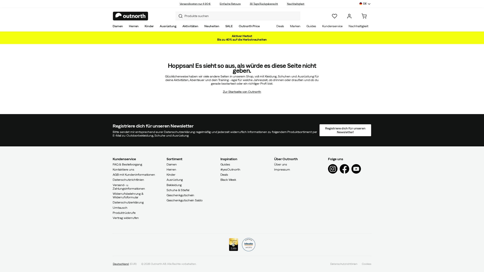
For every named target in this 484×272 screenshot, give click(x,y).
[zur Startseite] (130, 16)
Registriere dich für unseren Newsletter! (345, 130)
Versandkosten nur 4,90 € (195, 3)
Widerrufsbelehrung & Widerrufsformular (128, 195)
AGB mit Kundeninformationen (134, 174)
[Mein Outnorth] (349, 16)
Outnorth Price (249, 26)
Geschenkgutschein (180, 195)
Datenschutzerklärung (128, 202)
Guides (311, 26)
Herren (134, 26)
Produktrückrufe (124, 212)
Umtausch (120, 207)
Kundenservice (332, 26)
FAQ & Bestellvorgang (127, 164)
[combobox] (237, 16)
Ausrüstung (168, 26)
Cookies (366, 263)
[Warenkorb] (364, 16)
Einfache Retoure (230, 3)
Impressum (282, 169)
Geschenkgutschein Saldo (184, 200)
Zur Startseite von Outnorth (242, 91)
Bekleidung (174, 184)
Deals (280, 26)
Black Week (228, 179)
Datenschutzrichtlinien (128, 179)
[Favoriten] (335, 16)
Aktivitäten (190, 26)
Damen (118, 26)
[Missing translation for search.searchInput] (179, 16)
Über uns (280, 164)
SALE (229, 26)
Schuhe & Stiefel (178, 190)
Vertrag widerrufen (126, 217)
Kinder (149, 26)
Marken (295, 26)
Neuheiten (211, 26)
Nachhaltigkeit (295, 3)
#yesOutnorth (230, 169)
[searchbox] (241, 16)
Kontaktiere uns (123, 169)
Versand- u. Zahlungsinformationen (129, 186)
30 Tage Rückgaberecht (264, 3)
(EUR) (125, 263)
